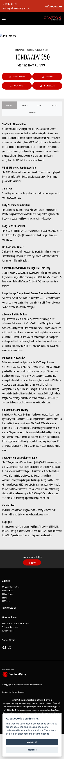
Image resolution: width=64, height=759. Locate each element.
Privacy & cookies (18, 691)
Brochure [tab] (32, 112)
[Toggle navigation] (4, 18)
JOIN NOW (32, 563)
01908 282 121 (10, 4)
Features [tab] (9, 105)
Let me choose (41, 733)
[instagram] (10, 647)
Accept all (32, 742)
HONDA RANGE (20, 49)
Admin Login (6, 691)
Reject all (32, 749)
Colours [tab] (24, 105)
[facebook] (5, 647)
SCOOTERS (30, 49)
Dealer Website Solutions (8, 669)
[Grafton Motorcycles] (52, 18)
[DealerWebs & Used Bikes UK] (14, 674)
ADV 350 (39, 49)
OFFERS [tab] (39, 105)
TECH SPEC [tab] (54, 105)
